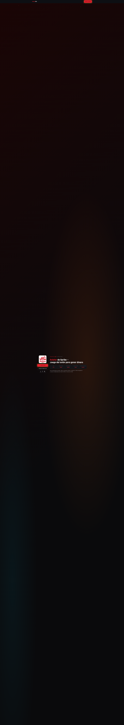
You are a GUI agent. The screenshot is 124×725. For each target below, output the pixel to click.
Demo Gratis (43, 365)
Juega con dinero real (43, 368)
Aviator (34, 1)
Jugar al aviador (88, 1)
